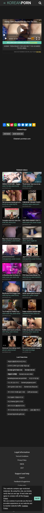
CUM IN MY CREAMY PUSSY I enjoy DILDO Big (32, 202)
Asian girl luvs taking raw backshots (11, 348)
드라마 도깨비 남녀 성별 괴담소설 (18, 365)
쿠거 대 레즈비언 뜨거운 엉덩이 (18, 410)
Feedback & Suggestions (22, 481)
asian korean (12, 350)
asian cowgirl (34, 295)
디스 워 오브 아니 (13, 382)
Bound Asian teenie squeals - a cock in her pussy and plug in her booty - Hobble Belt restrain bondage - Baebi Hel (32, 348)
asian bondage (30, 350)
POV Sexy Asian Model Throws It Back (32, 275)
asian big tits (13, 204)
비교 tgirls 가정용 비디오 (15, 397)
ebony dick (12, 222)
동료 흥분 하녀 (35, 410)
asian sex (37, 313)
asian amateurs (18, 313)
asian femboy (36, 259)
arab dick (5, 222)
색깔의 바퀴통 (12, 374)
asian (24, 241)
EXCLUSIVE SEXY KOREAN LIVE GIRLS (22, 42)
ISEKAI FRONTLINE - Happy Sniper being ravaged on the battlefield (11, 184)
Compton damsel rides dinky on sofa (11, 220)
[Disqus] (22, 96)
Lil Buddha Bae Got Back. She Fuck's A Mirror (11, 275)
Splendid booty (28, 239)
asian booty (15, 186)
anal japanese (6, 259)
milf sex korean (32, 392)
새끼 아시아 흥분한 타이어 (16, 405)
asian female (6, 186)
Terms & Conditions (22, 456)
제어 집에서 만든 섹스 (15, 387)
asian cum (26, 295)
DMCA (22, 464)
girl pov (4, 350)
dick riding (5, 332)
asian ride (16, 277)
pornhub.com (25, 139)
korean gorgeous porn (28, 382)
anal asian (7, 134)
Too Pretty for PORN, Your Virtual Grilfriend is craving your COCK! (11, 311)
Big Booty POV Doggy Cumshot (11, 293)
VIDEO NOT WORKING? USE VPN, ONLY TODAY (27, 51)
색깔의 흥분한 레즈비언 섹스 (17, 361)
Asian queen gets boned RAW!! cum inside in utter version (32, 293)
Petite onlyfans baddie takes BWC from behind (32, 311)
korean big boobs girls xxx (16, 414)
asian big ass (27, 277)
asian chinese (13, 332)
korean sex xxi (30, 370)
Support (22, 477)
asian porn (36, 204)
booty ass (5, 204)
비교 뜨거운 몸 (33, 378)
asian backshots (17, 241)
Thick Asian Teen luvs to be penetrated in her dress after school (32, 184)
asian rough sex (32, 241)
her (24, 350)
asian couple (37, 222)
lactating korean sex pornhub (17, 378)
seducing (25, 332)
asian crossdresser (18, 259)
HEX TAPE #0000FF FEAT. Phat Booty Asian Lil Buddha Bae (32, 220)
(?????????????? (8, 257)
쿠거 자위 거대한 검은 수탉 (16, 392)
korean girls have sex (15, 370)
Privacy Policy (22, 460)
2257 (22, 468)
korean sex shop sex (30, 387)
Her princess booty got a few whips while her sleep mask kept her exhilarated (11, 202)
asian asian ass (18, 134)
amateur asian (27, 204)
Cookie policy (22, 485)
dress (24, 186)
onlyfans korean (28, 313)
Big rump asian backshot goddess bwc (11, 239)
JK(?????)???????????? (31, 257)
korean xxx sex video (26, 374)
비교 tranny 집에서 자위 (15, 401)
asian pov (30, 186)
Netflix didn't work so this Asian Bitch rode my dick (11, 330)
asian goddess (7, 241)
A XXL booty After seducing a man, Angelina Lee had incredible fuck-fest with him (32, 330)
